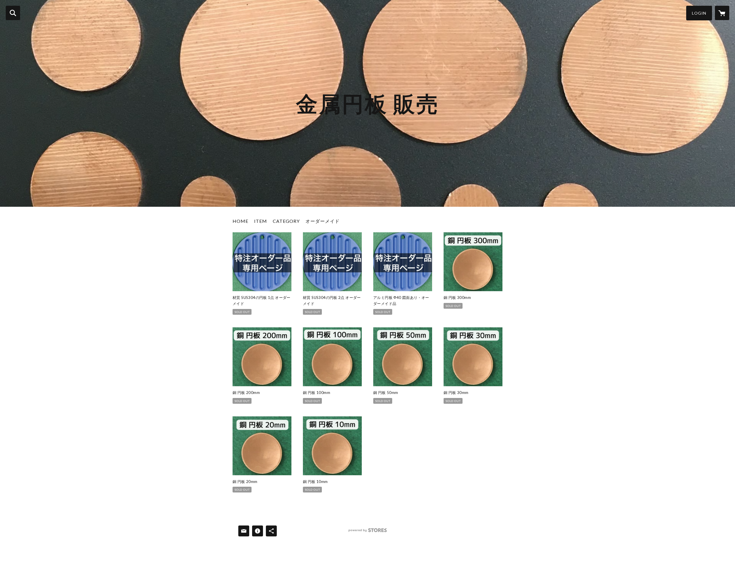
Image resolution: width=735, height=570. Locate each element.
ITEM (260, 221)
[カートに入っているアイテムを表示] (722, 13)
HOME (240, 221)
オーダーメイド (322, 221)
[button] (699, 13)
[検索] (13, 13)
